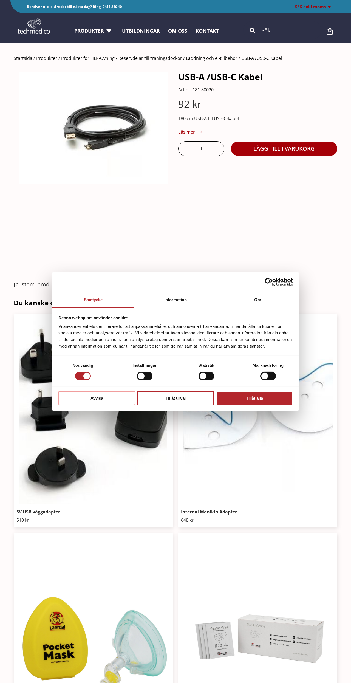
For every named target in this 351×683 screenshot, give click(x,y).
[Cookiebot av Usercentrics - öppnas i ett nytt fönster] (269, 282)
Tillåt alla (254, 398)
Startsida (23, 58)
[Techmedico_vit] (34, 19)
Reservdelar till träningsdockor (150, 58)
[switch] (144, 376)
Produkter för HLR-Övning (88, 58)
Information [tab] (175, 299)
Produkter (46, 58)
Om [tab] (257, 299)
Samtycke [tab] (93, 299)
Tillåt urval (176, 398)
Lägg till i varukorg (284, 148)
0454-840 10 (112, 6)
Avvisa (96, 398)
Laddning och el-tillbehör (211, 58)
